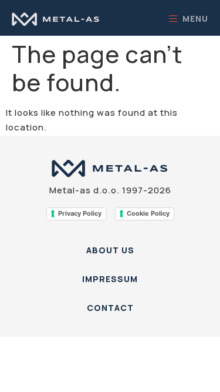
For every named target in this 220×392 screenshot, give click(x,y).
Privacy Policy (79, 213)
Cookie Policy (148, 213)
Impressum (110, 278)
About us (110, 250)
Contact (110, 307)
